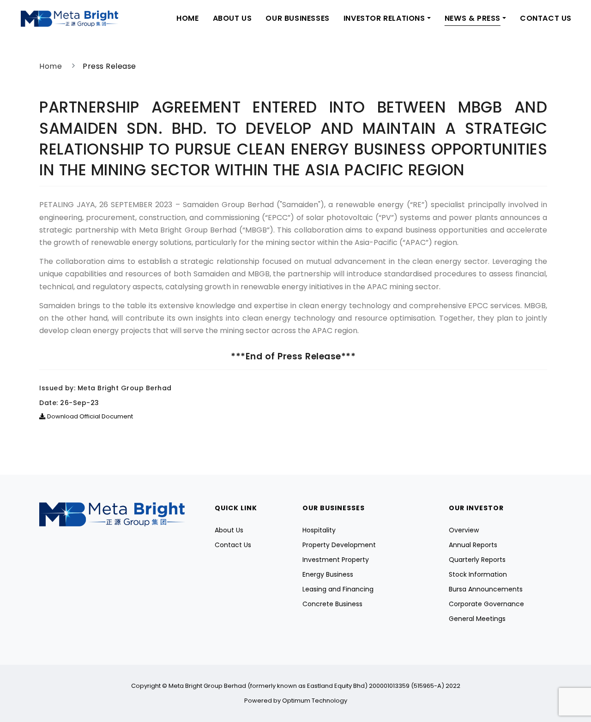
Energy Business (327, 574)
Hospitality (319, 530)
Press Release (109, 66)
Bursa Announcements (486, 589)
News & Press (473, 18)
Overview (464, 530)
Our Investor (476, 508)
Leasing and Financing (338, 589)
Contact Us (546, 18)
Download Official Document (90, 416)
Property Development (339, 544)
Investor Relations (384, 18)
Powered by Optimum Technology (295, 700)
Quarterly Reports (477, 559)
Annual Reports (473, 544)
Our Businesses (297, 18)
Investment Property (335, 559)
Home (187, 18)
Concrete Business (332, 604)
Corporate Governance (486, 604)
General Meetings (477, 618)
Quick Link (236, 508)
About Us (232, 18)
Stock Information (478, 574)
